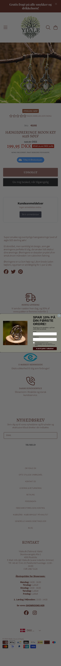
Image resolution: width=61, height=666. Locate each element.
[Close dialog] (59, 315)
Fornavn (34, 331)
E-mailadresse (36, 337)
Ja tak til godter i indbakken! (45, 348)
